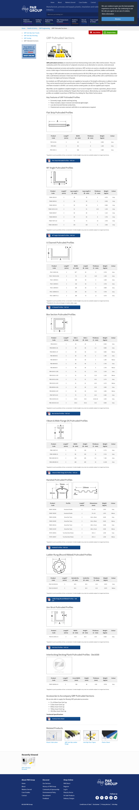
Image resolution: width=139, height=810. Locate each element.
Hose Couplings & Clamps (95, 21)
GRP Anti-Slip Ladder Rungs (71, 743)
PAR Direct (66, 783)
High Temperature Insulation (62, 21)
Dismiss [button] (118, 19)
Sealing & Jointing (38, 21)
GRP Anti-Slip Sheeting (31, 35)
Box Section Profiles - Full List (61, 413)
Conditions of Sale (85, 804)
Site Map (114, 804)
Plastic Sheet (106, 742)
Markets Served (70, 2)
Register (66, 786)
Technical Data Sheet (58, 719)
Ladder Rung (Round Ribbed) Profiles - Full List (64, 599)
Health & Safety (74, 21)
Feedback (46, 798)
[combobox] (82, 14)
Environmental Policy (49, 792)
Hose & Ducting (84, 21)
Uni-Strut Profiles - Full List (60, 647)
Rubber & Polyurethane (27, 21)
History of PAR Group (49, 786)
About (60, 2)
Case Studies (83, 2)
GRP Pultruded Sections (31, 41)
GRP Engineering (44, 28)
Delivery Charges (68, 798)
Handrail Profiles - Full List (60, 547)
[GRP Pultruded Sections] (28, 761)
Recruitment (47, 795)
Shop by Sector (68, 792)
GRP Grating (27, 38)
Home (52, 2)
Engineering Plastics (49, 21)
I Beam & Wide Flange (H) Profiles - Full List (65, 472)
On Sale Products (68, 795)
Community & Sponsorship (51, 789)
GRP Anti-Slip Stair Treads (31, 33)
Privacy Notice (105, 804)
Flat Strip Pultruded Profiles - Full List (63, 160)
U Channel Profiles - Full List (60, 307)
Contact (93, 2)
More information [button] (108, 14)
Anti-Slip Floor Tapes (89, 742)
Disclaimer (96, 804)
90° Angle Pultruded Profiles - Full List (63, 235)
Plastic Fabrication (52, 742)
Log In (65, 789)
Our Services (47, 783)
